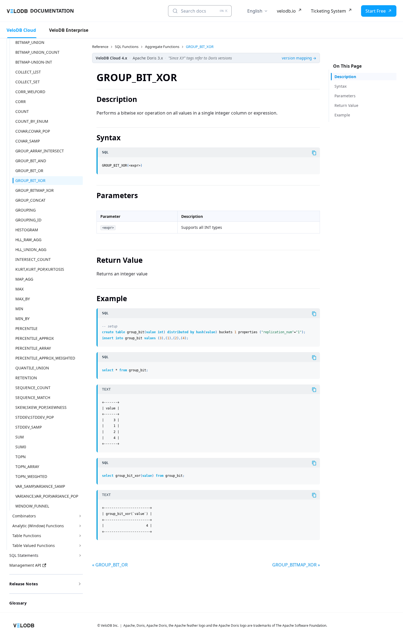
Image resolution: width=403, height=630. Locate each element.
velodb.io (286, 11)
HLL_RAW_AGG (28, 239)
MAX (19, 289)
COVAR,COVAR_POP (32, 131)
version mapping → (299, 58)
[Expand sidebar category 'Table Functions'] (80, 535)
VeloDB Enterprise (68, 30)
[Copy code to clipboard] (314, 152)
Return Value (346, 105)
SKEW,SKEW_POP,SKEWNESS (41, 407)
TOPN (20, 456)
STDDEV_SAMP (28, 427)
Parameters (345, 95)
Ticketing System (328, 11)
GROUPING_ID (28, 220)
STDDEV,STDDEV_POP (34, 417)
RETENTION (26, 377)
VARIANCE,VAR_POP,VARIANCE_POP (46, 496)
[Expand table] (313, 211)
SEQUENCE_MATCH (32, 397)
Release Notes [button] (23, 583)
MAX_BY (22, 298)
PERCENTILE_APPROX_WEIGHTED (45, 358)
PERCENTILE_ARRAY (33, 348)
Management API (25, 565)
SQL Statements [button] (23, 555)
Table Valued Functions (33, 545)
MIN (19, 308)
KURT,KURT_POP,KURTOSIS (39, 269)
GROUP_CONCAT (30, 200)
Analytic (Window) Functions (38, 525)
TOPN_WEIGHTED (31, 476)
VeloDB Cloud (21, 30)
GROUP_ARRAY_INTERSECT (39, 150)
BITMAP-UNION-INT (33, 62)
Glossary (18, 603)
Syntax (340, 86)
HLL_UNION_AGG (30, 249)
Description (345, 76)
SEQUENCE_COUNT (32, 387)
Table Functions (26, 535)
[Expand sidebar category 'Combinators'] (80, 516)
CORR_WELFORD (30, 91)
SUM (19, 437)
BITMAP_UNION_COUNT (37, 52)
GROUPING (25, 210)
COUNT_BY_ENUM (31, 121)
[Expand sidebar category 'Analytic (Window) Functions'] (80, 525)
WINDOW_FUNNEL (32, 506)
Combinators (24, 515)
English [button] (254, 11)
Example (342, 115)
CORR (20, 101)
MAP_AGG (24, 279)
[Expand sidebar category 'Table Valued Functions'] (80, 545)
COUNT (22, 111)
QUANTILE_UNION (32, 367)
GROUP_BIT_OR (29, 170)
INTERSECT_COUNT (33, 259)
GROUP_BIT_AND (30, 160)
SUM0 (20, 446)
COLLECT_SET (27, 81)
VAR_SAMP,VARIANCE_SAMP (40, 486)
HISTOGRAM (26, 229)
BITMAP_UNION (29, 42)
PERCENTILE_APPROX (34, 338)
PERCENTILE (26, 328)
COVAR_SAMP (27, 141)
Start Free (375, 11)
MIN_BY (22, 318)
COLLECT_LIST (28, 72)
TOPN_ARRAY (27, 466)
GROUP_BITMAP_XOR (34, 190)
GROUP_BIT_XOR (30, 180)
